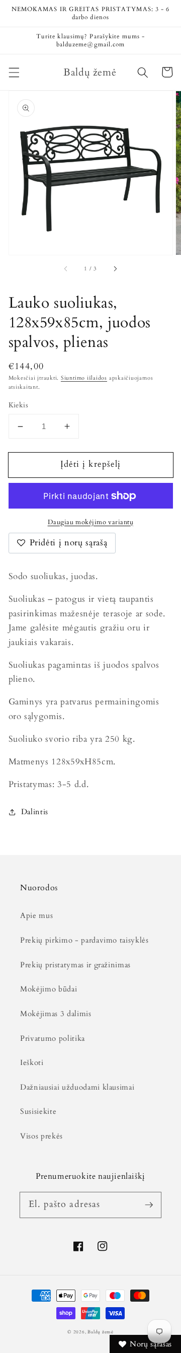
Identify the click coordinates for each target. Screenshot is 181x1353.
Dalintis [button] (34, 812)
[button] (14, 72)
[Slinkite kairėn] (66, 269)
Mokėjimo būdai (48, 989)
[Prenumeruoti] (149, 1204)
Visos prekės (41, 1136)
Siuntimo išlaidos (84, 378)
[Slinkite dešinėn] (115, 269)
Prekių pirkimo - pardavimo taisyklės (84, 940)
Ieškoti (32, 1062)
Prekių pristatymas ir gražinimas (75, 965)
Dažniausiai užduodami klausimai (77, 1087)
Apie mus (36, 915)
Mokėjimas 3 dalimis (56, 1014)
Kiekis (19, 405)
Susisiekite (38, 1111)
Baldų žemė (100, 1332)
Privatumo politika (52, 1038)
